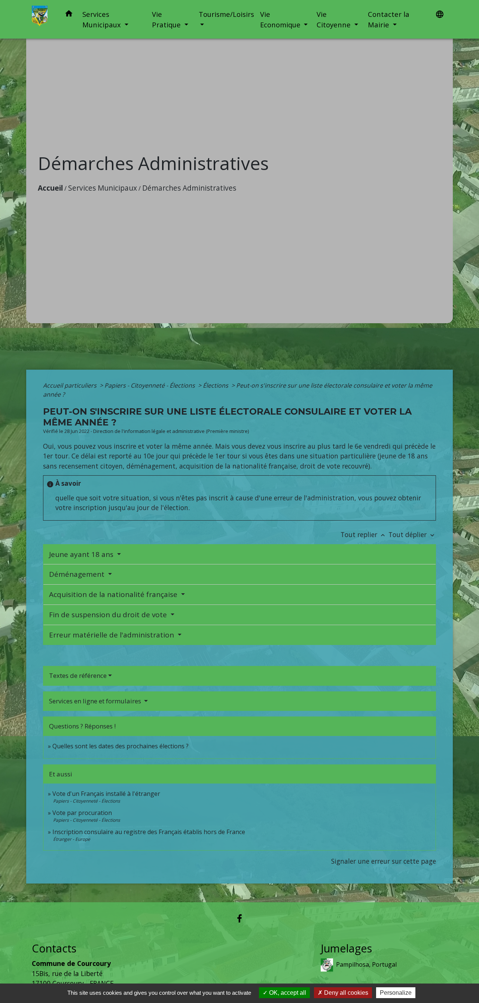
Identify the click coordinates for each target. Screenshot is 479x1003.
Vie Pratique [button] (167, 19)
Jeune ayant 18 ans (82, 554)
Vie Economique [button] (281, 19)
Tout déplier (412, 534)
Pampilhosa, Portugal (366, 964)
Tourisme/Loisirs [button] (226, 14)
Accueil (50, 188)
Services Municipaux (102, 188)
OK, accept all (287, 993)
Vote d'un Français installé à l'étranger (106, 794)
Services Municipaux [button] (102, 19)
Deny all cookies (345, 993)
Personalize (396, 993)
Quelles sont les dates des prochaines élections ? (120, 746)
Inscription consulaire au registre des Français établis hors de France (148, 832)
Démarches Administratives (189, 188)
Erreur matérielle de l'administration (112, 635)
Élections (216, 385)
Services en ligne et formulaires (96, 701)
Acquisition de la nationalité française (114, 594)
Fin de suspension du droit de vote (109, 614)
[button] (68, 15)
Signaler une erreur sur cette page (383, 861)
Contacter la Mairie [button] (388, 19)
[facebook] (239, 918)
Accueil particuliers (70, 385)
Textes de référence (78, 675)
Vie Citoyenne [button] (335, 19)
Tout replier (364, 534)
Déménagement (77, 574)
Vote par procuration (82, 813)
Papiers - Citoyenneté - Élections (150, 385)
